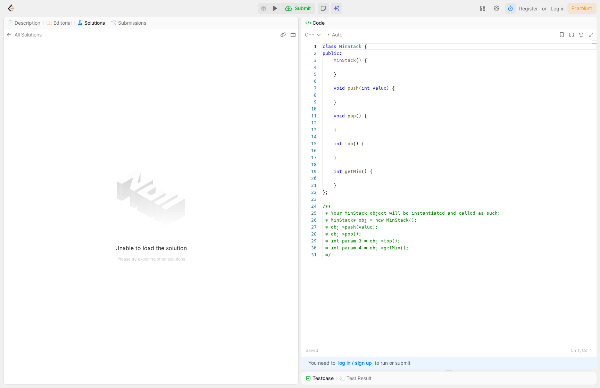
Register (528, 8)
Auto (337, 35)
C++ (310, 35)
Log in (558, 8)
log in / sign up (355, 363)
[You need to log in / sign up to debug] (263, 8)
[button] (323, 8)
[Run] (275, 8)
